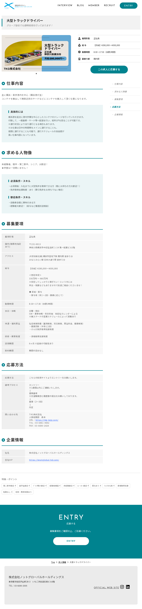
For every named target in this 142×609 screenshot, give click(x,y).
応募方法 (116, 106)
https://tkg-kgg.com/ (47, 419)
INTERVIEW (65, 5)
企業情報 (118, 114)
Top (53, 562)
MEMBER (94, 5)
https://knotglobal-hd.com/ (44, 459)
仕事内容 (118, 83)
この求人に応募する (109, 69)
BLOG (80, 5)
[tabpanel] (36, 53)
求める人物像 (120, 91)
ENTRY (128, 6)
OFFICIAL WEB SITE (106, 588)
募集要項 (118, 99)
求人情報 (62, 562)
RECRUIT (109, 5)
